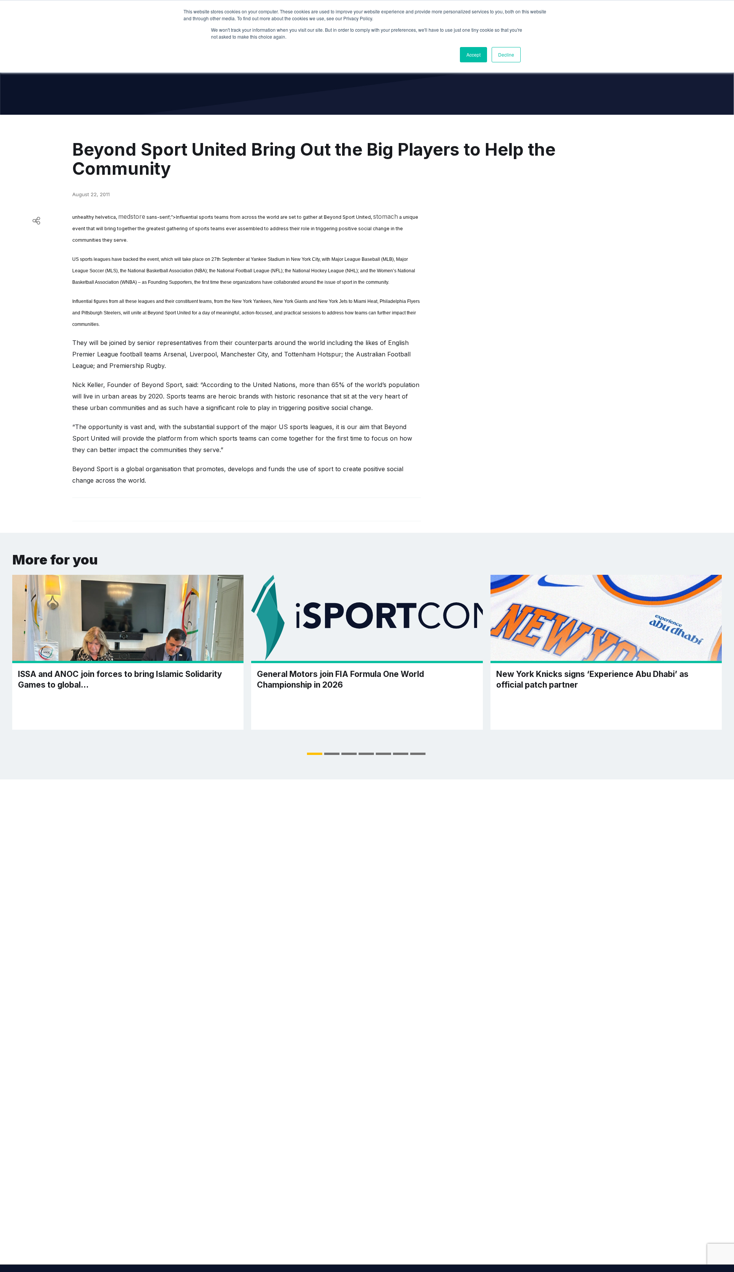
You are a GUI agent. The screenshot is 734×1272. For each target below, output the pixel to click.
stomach (385, 216)
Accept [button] (473, 54)
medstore (131, 216)
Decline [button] (506, 54)
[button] (314, 754)
